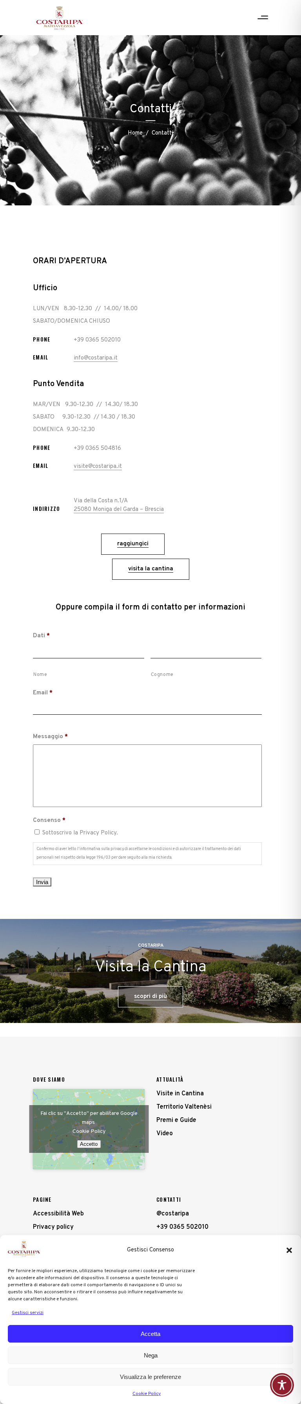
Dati (41, 636)
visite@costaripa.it (98, 466)
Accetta (150, 1333)
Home (135, 133)
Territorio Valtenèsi (184, 1107)
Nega (151, 1355)
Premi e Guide (176, 1120)
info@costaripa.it (96, 358)
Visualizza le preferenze (150, 1376)
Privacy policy (53, 1227)
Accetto (89, 1144)
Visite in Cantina (180, 1094)
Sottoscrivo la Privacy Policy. (80, 833)
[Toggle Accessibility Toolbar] (282, 1385)
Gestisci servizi (28, 1313)
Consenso (49, 820)
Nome (40, 675)
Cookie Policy (146, 1394)
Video (164, 1134)
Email (43, 693)
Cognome (162, 675)
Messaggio (50, 737)
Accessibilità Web (58, 1214)
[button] (289, 1250)
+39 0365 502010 (182, 1227)
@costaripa (172, 1214)
